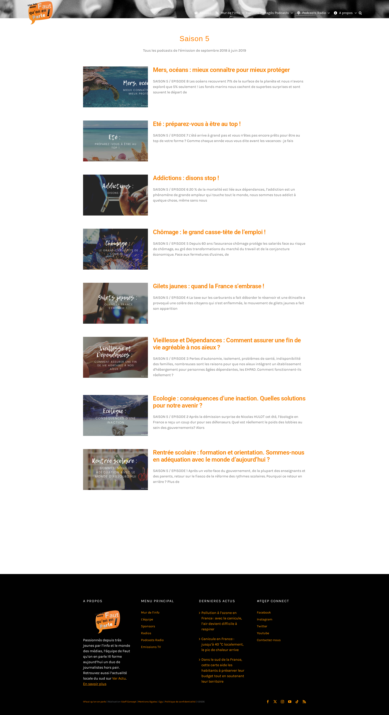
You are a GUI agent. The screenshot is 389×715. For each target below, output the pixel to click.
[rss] (304, 701)
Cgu (161, 701)
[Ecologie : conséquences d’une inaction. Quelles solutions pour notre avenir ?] (115, 415)
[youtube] (289, 701)
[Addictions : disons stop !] (115, 195)
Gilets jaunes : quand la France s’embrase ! (208, 286)
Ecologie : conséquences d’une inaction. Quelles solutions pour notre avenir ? (229, 402)
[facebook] (267, 701)
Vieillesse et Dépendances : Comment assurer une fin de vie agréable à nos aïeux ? (227, 344)
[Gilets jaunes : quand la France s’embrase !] (115, 303)
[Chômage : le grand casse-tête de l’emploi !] (115, 249)
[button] (360, 13)
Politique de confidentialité (180, 701)
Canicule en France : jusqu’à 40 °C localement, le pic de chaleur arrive (222, 644)
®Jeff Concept (128, 701)
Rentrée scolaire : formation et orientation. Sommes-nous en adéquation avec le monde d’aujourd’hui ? (228, 456)
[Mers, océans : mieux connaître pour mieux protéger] (115, 86)
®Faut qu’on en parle (94, 701)
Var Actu (119, 678)
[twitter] (275, 701)
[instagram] (282, 701)
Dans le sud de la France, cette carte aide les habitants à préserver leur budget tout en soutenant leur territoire (222, 670)
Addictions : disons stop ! (186, 177)
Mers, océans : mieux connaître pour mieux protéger (221, 69)
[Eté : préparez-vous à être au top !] (115, 141)
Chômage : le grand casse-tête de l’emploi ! (209, 232)
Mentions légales (147, 701)
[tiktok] (297, 701)
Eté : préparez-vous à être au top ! (196, 123)
